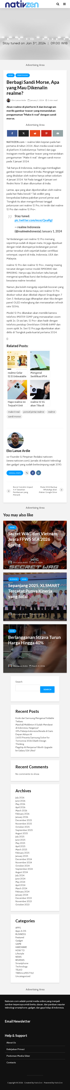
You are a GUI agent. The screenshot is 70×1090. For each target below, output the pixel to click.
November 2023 (23, 901)
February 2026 (22, 813)
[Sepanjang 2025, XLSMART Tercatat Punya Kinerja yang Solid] (35, 596)
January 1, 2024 (52, 231)
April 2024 (20, 885)
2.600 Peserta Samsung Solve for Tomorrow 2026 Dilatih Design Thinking (32, 740)
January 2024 (21, 894)
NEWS (10, 75)
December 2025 (23, 820)
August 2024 (21, 872)
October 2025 (22, 826)
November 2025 (23, 823)
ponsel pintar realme (33, 411)
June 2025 (20, 839)
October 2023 (22, 904)
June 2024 (20, 878)
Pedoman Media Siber (18, 1055)
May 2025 (20, 843)
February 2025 (22, 852)
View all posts (15, 473)
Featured (19, 937)
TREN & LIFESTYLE (24, 973)
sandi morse (14, 416)
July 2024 (19, 875)
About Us (11, 1042)
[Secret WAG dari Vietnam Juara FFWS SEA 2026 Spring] (35, 544)
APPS (18, 927)
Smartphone (22, 75)
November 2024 (23, 862)
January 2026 (21, 817)
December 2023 (23, 898)
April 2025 (20, 846)
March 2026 (21, 810)
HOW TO (20, 950)
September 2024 (24, 869)
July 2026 (19, 797)
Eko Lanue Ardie (18, 100)
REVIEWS (20, 960)
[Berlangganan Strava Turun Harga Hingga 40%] (35, 648)
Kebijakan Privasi (16, 1049)
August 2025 (21, 833)
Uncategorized (22, 976)
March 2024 (21, 888)
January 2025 (21, 856)
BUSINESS (13, 579)
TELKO (18, 969)
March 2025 (21, 849)
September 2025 (24, 830)
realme (51, 411)
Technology (21, 966)
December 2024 (23, 859)
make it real (14, 411)
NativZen (38, 1082)
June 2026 (20, 800)
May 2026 (20, 804)
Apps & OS (20, 930)
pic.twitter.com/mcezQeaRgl (34, 220)
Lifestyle (19, 953)
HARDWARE (21, 947)
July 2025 (19, 836)
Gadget (19, 940)
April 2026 (20, 807)
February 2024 (22, 891)
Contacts (11, 1062)
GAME (18, 943)
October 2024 (22, 865)
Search (18, 681)
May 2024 (20, 881)
